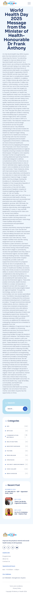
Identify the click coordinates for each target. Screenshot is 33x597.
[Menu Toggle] (28, 3)
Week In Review (12, 473)
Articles (10, 431)
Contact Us (6, 561)
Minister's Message (13, 446)
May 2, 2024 (17, 499)
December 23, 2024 (10, 489)
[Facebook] (4, 547)
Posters (9, 451)
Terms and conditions (16, 586)
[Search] (25, 408)
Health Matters (12, 442)
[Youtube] (17, 547)
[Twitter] (8, 547)
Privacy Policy (17, 588)
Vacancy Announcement (15, 464)
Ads (8, 426)
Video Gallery (11, 469)
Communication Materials (12, 436)
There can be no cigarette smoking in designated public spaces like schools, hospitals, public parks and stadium (21, 502)
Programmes (7, 556)
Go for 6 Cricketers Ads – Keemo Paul (21, 513)
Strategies (10, 460)
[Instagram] (12, 547)
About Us (5, 559)
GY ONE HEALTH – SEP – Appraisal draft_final (16, 492)
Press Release (11, 455)
